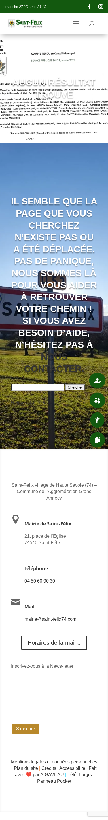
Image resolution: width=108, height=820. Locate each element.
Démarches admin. (62, 439)
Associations (67, 400)
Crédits (48, 768)
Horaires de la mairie (54, 643)
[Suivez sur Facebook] (89, 6)
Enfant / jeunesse (62, 420)
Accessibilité (72, 768)
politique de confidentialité (66, 718)
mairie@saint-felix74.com (50, 619)
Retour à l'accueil (28, 402)
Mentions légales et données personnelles (54, 761)
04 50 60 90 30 (39, 581)
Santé (75, 380)
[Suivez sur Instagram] (100, 6)
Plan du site (26, 768)
